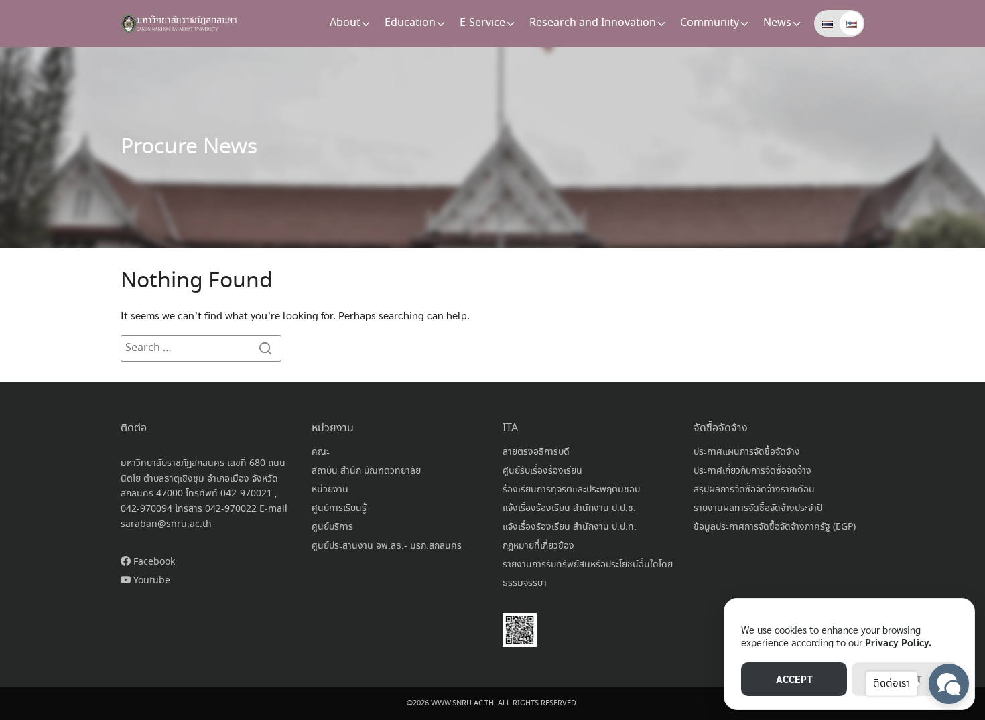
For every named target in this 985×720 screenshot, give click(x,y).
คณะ (321, 452)
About (345, 23)
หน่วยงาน (330, 489)
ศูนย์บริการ (332, 527)
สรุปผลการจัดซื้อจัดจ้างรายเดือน (754, 489)
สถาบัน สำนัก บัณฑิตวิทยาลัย (366, 471)
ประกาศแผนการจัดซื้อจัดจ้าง (747, 452)
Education (410, 23)
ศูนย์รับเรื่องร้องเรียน (542, 471)
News (777, 23)
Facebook (153, 562)
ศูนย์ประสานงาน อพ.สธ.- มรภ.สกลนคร (387, 546)
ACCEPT (794, 678)
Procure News (189, 147)
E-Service (482, 23)
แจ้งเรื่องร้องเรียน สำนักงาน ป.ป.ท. (570, 527)
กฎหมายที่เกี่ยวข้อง (538, 546)
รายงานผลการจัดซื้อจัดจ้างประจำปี (758, 508)
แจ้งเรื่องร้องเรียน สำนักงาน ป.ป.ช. (569, 508)
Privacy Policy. (898, 642)
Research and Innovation (592, 23)
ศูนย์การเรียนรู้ (339, 508)
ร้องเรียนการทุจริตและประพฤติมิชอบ (571, 489)
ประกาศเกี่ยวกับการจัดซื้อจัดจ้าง (752, 471)
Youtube (150, 580)
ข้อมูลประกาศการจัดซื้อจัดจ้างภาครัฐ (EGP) (775, 527)
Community (709, 23)
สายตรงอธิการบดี (536, 452)
